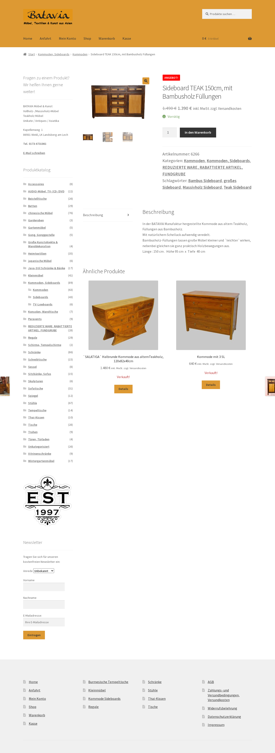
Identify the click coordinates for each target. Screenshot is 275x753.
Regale (32, 338)
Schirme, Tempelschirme (44, 345)
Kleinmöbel (35, 275)
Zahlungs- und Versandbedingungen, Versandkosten (224, 695)
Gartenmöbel (37, 227)
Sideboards (40, 297)
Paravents (35, 319)
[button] (145, 80)
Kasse (126, 38)
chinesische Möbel (40, 213)
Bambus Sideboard (205, 180)
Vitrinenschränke (39, 454)
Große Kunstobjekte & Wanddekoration (43, 244)
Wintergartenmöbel (41, 461)
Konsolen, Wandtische (43, 312)
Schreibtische (37, 359)
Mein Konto (67, 38)
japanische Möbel (40, 261)
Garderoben (36, 220)
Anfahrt (45, 38)
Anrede (28, 571)
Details (123, 389)
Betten (32, 206)
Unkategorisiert (38, 446)
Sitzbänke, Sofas (39, 374)
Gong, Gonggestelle (41, 235)
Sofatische (35, 388)
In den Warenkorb (198, 132)
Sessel (32, 367)
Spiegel (33, 396)
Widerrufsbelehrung (222, 708)
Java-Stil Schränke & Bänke (46, 268)
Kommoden (80, 54)
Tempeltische (37, 410)
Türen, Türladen (38, 439)
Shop (87, 38)
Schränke (34, 352)
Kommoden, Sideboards (53, 54)
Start (31, 54)
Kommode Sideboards (104, 698)
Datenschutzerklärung (224, 716)
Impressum (216, 725)
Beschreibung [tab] (93, 215)
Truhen (33, 432)
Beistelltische (37, 199)
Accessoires (36, 184)
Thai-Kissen (36, 417)
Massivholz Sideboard (202, 187)
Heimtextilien (37, 253)
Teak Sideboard (237, 187)
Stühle (32, 403)
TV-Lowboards (42, 304)
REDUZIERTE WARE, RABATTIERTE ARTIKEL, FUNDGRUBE (50, 328)
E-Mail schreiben (34, 153)
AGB (211, 682)
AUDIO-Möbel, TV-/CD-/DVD (46, 191)
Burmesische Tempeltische (108, 682)
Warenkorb (107, 38)
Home (27, 38)
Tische (32, 425)
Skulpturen (35, 381)
